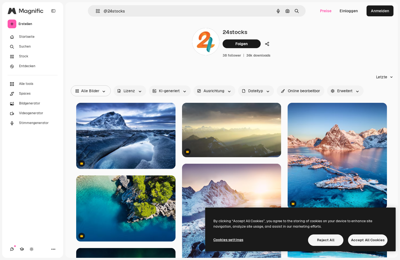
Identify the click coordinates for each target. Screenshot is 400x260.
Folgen (241, 43)
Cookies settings (228, 239)
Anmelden (380, 10)
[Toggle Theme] (31, 249)
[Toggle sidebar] (53, 11)
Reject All (325, 240)
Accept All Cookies (367, 240)
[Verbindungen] (12, 249)
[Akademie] (21, 249)
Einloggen (349, 10)
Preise (325, 10)
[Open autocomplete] (95, 11)
